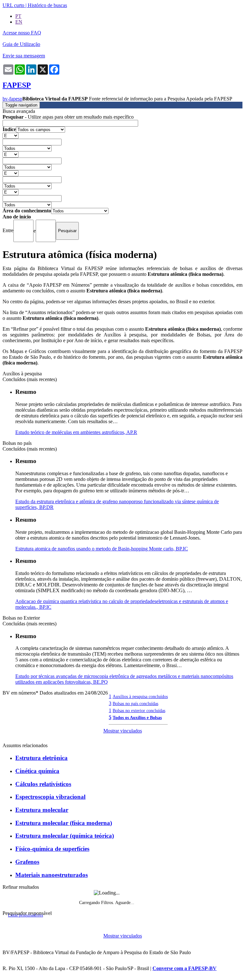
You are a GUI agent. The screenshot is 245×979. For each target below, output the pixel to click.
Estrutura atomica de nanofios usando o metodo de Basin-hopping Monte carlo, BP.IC (101, 548)
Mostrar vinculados (122, 730)
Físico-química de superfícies (52, 848)
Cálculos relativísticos (43, 784)
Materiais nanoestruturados (51, 875)
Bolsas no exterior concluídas (139, 710)
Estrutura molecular (41, 809)
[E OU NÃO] (11, 135)
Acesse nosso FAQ (22, 32)
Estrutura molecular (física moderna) (63, 823)
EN (18, 22)
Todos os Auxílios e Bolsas (137, 717)
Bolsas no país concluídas (135, 703)
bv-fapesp (12, 98)
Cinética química (37, 771)
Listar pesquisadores (25, 915)
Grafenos (27, 861)
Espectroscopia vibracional (50, 796)
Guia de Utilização (21, 44)
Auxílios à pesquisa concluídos (140, 696)
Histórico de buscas (47, 5)
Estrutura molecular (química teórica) (64, 835)
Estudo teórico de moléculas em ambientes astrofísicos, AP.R (76, 432)
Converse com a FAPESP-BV (184, 968)
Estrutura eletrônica (41, 757)
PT (18, 16)
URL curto (13, 5)
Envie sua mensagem (24, 55)
